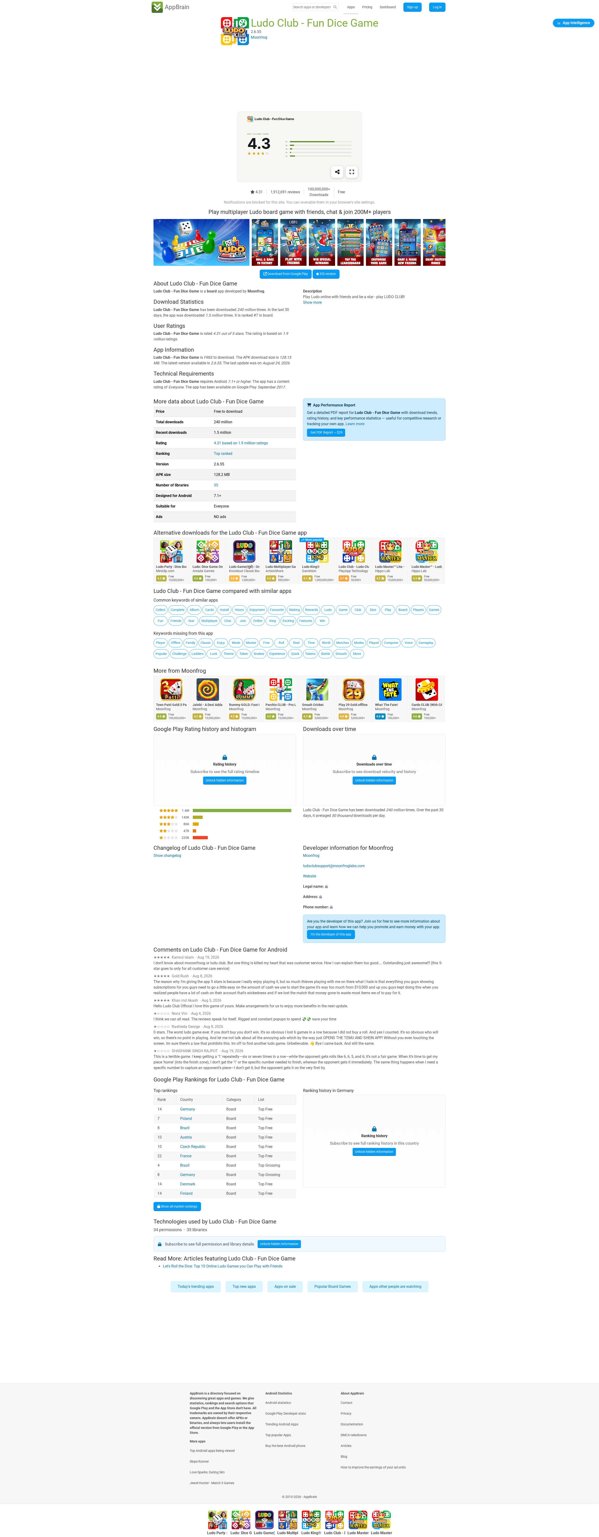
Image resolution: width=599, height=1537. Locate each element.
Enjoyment (257, 610)
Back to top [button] (587, 1494)
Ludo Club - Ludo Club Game (354, 567)
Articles (346, 1446)
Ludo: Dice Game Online (208, 567)
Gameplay (426, 643)
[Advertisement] (293, 79)
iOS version (327, 274)
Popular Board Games (332, 1286)
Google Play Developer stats (285, 1413)
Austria (186, 1137)
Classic (206, 643)
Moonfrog (193, 671)
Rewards (311, 610)
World (326, 643)
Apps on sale (285, 1286)
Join (243, 621)
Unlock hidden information (225, 780)
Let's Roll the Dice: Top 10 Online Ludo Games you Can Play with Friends (222, 1266)
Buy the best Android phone (285, 1446)
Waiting (294, 610)
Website (309, 876)
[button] (374, 886)
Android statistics (278, 1403)
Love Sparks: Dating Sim (207, 1472)
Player (160, 643)
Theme (229, 654)
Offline (175, 643)
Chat (227, 621)
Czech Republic (192, 1146)
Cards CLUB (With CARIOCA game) (427, 705)
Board (402, 610)
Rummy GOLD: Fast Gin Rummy (244, 705)
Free (266, 643)
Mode (236, 643)
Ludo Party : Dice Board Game (171, 567)
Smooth (341, 654)
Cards (209, 610)
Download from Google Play (287, 274)
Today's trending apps (196, 1286)
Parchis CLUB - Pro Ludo (281, 705)
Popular (161, 654)
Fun (160, 621)
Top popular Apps (278, 1435)
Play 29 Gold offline (353, 705)
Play (388, 610)
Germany (187, 1109)
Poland (186, 1118)
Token (243, 654)
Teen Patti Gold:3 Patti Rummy (171, 705)
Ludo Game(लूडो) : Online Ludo (244, 567)
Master (251, 643)
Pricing (367, 7)
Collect (160, 610)
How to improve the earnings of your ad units (373, 1467)
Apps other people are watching (395, 1286)
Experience (277, 654)
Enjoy (221, 643)
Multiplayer (209, 621)
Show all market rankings (178, 1206)
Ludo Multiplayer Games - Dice (281, 567)
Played (374, 643)
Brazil (185, 1128)
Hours (239, 610)
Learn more (355, 424)
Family (190, 643)
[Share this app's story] (337, 172)
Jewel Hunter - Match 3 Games (212, 1483)
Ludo (328, 610)
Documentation (352, 1424)
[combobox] (312, 7)
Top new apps (244, 1286)
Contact (346, 1403)
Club (358, 610)
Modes (359, 643)
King (272, 621)
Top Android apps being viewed (212, 1451)
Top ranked (223, 453)
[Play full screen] (352, 172)
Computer (391, 643)
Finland (186, 1193)
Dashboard (388, 7)
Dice (373, 610)
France (185, 1156)
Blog (344, 1456)
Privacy (346, 1413)
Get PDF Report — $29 (326, 432)
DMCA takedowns (354, 1435)
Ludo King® (311, 567)
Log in (437, 7)
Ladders (198, 654)
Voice (409, 643)
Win (322, 621)
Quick (295, 654)
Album (194, 610)
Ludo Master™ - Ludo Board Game (427, 567)
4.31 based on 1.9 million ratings (241, 443)
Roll (281, 643)
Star (191, 621)
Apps (351, 7)
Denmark (187, 1184)
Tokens (310, 654)
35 (216, 485)
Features (305, 621)
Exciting (288, 621)
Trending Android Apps (281, 1424)
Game (343, 610)
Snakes (259, 654)
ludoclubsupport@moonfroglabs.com (334, 866)
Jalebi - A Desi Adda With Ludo (208, 705)
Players (418, 610)
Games (434, 610)
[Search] (335, 7)
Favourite (277, 610)
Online (257, 621)
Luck (213, 654)
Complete (177, 610)
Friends (176, 621)
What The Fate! (386, 705)
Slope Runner (199, 1461)
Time (311, 643)
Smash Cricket (313, 705)
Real (296, 643)
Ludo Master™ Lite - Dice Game (390, 567)
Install (224, 610)
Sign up (412, 7)
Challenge (179, 654)
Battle (325, 654)
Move (357, 654)
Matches (342, 643)
